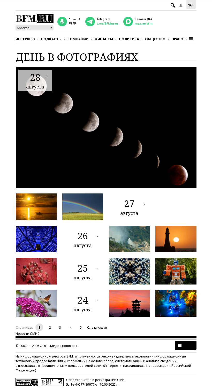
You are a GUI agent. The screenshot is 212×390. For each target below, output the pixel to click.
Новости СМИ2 (27, 333)
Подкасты (51, 39)
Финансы (103, 39)
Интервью (25, 39)
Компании (77, 39)
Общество (155, 39)
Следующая (97, 327)
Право (177, 39)
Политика (129, 39)
